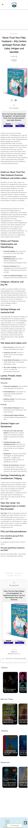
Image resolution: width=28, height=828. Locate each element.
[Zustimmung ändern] (25, 822)
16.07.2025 (14, 61)
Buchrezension (14, 33)
